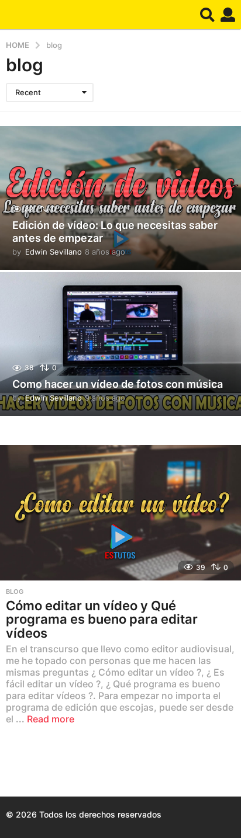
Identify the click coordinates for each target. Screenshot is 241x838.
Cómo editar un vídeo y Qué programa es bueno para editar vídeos (102, 619)
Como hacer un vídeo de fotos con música (117, 384)
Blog (14, 591)
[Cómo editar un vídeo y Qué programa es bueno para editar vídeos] (120, 512)
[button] (207, 14)
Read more (50, 719)
